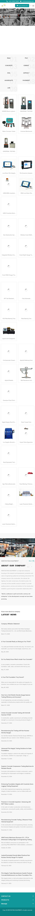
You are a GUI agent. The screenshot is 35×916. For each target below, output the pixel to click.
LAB (12, 88)
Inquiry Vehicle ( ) (23, 5)
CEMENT (29, 66)
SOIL (12, 73)
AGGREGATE (11, 81)
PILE (30, 58)
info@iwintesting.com (28, 1)
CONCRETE (11, 66)
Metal (12, 58)
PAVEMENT (29, 81)
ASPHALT (29, 73)
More (30, 561)
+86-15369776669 (14, 1)
